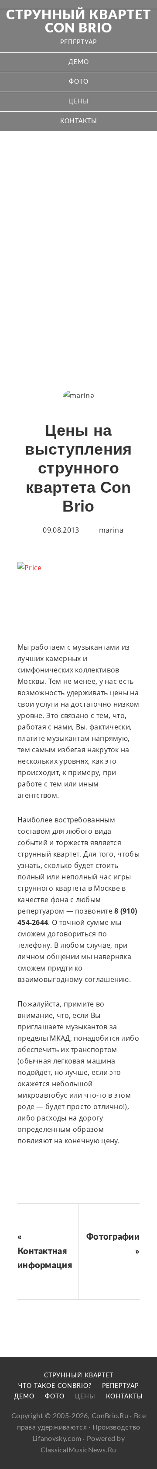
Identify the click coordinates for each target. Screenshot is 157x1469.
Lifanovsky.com (56, 1438)
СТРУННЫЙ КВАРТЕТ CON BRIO (78, 22)
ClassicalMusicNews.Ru (78, 1450)
